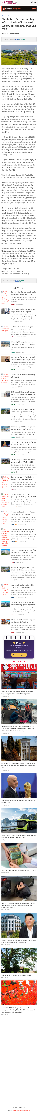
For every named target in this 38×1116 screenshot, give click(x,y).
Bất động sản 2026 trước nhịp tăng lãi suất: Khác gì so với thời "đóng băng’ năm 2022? (23, 412)
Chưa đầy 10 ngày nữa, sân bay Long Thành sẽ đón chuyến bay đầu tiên (23, 344)
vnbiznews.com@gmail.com (21, 1110)
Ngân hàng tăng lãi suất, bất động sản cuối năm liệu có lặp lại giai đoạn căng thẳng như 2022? (22, 532)
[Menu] (35, 2)
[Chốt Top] (19, 9)
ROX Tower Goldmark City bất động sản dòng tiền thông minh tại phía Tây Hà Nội (23, 552)
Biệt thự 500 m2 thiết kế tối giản (22, 327)
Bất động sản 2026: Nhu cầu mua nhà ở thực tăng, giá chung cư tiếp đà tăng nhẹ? (23, 605)
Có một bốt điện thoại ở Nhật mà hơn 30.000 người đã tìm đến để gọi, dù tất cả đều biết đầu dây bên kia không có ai (18, 765)
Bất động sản (5, 16)
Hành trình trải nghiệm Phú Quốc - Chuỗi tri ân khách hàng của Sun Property (22, 570)
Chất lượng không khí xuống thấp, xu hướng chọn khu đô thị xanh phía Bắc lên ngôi (23, 394)
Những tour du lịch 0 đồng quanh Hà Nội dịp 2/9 (16, 975)
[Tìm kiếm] (32, 2)
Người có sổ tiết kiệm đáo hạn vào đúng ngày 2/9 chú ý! (18, 870)
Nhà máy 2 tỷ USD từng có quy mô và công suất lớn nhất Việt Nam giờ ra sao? (23, 429)
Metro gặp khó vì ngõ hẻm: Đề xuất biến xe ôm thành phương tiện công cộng (23, 359)
